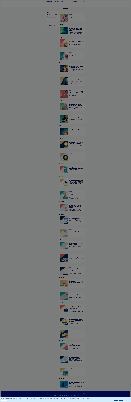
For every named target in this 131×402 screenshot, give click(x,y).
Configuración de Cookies (4, 400)
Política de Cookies (89, 398)
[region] (65, 399)
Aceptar (116, 400)
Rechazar (121, 400)
